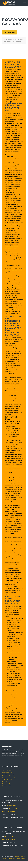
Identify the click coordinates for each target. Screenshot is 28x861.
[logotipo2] (11, 3)
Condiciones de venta (21, 858)
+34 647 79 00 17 (13, 808)
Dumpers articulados (7, 772)
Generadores (5, 782)
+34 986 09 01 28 (11, 805)
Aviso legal (17, 856)
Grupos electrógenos (7, 784)
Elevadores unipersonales (9, 778)
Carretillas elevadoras (8, 774)
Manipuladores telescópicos (9, 780)
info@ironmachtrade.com (8, 811)
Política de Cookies (11, 858)
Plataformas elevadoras (8, 776)
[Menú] (24, 3)
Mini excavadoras (6, 770)
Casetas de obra (6, 785)
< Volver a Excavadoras (9, 32)
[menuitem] (24, 3)
